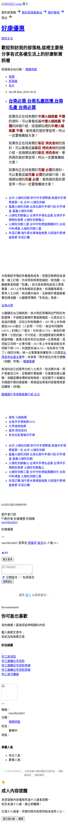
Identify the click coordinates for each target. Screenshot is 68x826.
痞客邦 (32, 542)
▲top (4, 552)
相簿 (12, 76)
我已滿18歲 (9, 818)
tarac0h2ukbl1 (9, 522)
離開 (20, 818)
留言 (40, 542)
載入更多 (7, 559)
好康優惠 (13, 28)
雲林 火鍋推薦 (18, 417)
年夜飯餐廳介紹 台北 (26, 394)
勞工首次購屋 (10, 674)
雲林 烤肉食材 (18, 430)
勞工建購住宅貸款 (13, 661)
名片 (12, 85)
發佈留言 (7, 581)
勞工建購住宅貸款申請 (15, 665)
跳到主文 (7, 38)
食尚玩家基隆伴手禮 (22, 435)
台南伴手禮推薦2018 (22, 421)
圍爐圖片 (7, 394)
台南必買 (7, 305)
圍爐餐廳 (29, 361)
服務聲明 (39, 775)
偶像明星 (31, 69)
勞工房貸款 (8, 656)
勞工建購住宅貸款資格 (15, 669)
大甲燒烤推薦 (17, 426)
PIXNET (17, 771)
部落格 (13, 81)
